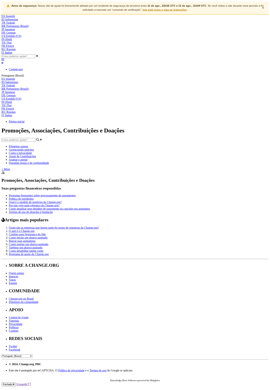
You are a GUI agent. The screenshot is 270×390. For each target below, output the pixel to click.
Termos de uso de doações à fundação (31, 212)
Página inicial (16, 121)
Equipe (13, 283)
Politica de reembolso (21, 198)
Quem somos (16, 273)
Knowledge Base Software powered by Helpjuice (135, 380)
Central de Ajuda (18, 317)
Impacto (13, 276)
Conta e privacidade (20, 153)
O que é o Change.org (22, 231)
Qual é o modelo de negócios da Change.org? (35, 202)
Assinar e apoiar (18, 159)
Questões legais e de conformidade (29, 162)
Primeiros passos (18, 146)
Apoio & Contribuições (22, 156)
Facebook (14, 349)
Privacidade (15, 324)
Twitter (13, 346)
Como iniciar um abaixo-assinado (28, 237)
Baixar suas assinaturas (22, 240)
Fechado (8, 384)
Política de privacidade (71, 370)
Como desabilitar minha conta (26, 250)
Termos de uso (97, 370)
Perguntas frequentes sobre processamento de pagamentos (42, 195)
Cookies (13, 330)
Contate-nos (16, 69)
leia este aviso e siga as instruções (165, 9)
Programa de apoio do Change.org (29, 254)
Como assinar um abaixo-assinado (28, 244)
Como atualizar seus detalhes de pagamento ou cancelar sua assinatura (49, 208)
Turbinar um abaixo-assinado (25, 247)
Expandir (22, 384)
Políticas (14, 327)
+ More (5, 169)
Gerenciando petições (21, 149)
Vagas (12, 279)
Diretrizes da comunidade (23, 302)
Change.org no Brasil (21, 298)
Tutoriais (14, 320)
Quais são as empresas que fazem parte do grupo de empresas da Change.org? (54, 227)
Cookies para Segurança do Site (27, 234)
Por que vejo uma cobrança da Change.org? (34, 205)
